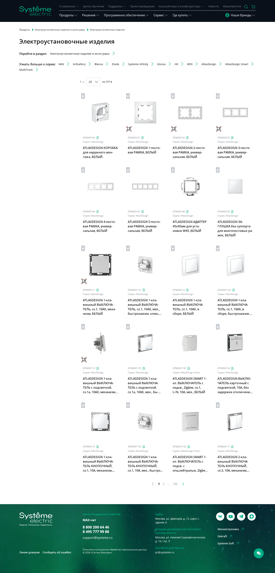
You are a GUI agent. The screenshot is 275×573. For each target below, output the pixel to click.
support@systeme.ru (97, 537)
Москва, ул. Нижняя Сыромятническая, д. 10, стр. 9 (180, 539)
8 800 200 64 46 (96, 527)
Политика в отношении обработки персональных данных (115, 549)
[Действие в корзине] (253, 6)
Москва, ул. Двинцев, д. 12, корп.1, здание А (177, 520)
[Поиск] (246, 6)
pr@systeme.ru (164, 552)
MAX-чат (89, 520)
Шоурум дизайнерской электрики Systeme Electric (178, 531)
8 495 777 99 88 (96, 531)
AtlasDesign (97, 141)
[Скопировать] (97, 137)
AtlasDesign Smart (190, 372)
